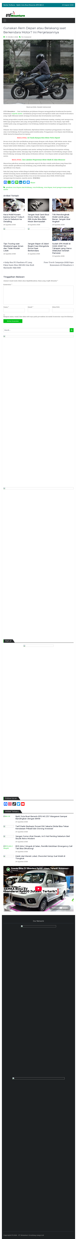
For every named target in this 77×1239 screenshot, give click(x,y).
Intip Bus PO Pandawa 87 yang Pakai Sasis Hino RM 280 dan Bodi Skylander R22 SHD (18, 265)
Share (32, 183)
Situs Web (56, 307)
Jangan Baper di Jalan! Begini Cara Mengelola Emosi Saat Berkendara (38, 247)
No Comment (26, 37)
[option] (31, 5)
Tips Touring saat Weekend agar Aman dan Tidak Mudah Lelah (13, 247)
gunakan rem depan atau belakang (19, 187)
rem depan (48, 187)
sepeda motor (17, 114)
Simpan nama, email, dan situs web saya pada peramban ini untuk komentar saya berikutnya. (38, 317)
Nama (6, 307)
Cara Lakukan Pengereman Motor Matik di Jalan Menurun (43, 160)
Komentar (7, 284)
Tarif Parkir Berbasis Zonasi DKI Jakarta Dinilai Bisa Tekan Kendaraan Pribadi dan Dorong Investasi (42, 827)
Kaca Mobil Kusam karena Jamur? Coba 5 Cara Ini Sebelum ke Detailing (13, 218)
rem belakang (38, 187)
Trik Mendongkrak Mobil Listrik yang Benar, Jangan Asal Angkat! (61, 218)
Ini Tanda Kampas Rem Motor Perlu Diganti (43, 138)
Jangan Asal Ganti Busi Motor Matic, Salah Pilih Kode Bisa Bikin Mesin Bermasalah (38, 218)
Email (30, 307)
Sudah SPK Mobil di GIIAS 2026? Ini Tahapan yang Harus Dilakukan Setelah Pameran (62, 248)
